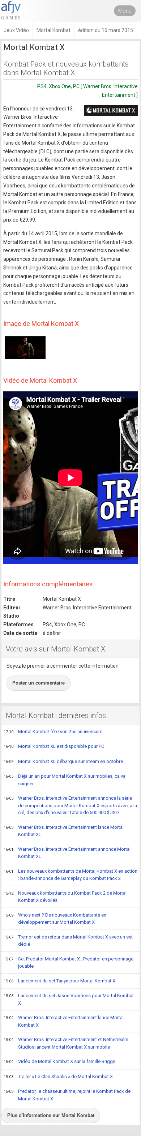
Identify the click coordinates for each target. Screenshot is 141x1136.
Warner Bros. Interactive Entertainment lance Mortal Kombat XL (64, 830)
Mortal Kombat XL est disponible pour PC (54, 746)
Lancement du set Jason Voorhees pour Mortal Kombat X (69, 999)
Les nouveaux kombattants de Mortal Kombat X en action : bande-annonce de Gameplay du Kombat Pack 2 (70, 874)
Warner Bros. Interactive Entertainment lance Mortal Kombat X (64, 1021)
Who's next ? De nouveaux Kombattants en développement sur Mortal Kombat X (55, 918)
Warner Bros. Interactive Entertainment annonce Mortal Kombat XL (67, 852)
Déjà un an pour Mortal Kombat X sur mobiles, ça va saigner (64, 779)
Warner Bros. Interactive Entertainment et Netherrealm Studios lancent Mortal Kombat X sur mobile (66, 1043)
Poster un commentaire (38, 683)
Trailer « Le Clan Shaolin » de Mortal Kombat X (58, 1076)
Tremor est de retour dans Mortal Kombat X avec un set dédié (68, 940)
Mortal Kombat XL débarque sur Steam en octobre (63, 761)
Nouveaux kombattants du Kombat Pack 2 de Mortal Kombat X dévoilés (65, 896)
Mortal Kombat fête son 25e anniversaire (53, 731)
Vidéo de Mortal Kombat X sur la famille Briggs (59, 1061)
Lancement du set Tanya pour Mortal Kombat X (59, 980)
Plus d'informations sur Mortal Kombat (50, 1115)
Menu (125, 11)
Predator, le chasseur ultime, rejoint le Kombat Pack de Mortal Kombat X (67, 1095)
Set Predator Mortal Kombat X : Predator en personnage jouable (68, 962)
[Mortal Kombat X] (111, 110)
